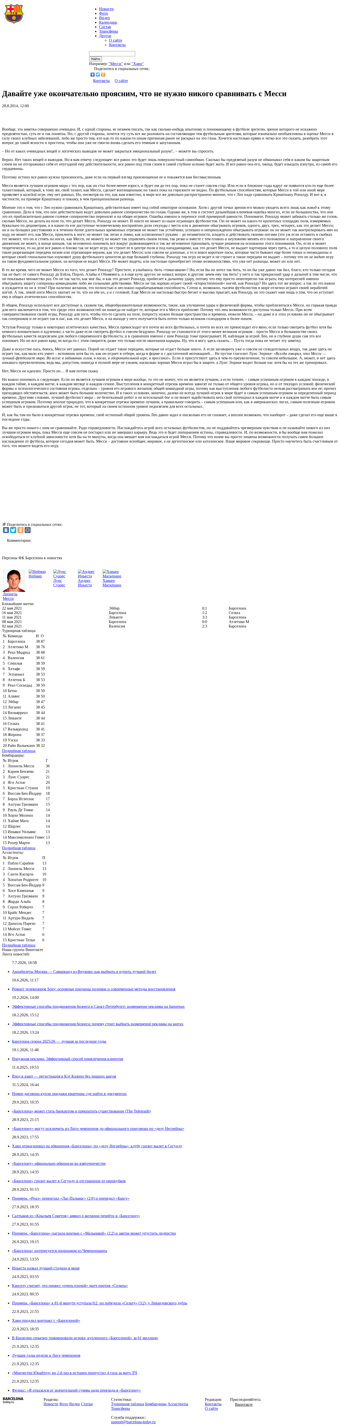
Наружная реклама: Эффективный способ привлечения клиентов (67, 1059)
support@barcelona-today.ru (133, 1422)
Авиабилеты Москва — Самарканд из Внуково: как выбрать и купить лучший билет (84, 971)
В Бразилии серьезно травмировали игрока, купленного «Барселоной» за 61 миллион (85, 1338)
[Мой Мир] (28, 530)
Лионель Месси (10, 596)
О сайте (115, 40)
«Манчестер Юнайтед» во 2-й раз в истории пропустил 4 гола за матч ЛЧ (74, 1373)
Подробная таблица (18, 751)
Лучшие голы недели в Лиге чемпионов (46, 1355)
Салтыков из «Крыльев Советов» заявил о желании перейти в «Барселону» (76, 1216)
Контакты (117, 45)
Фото (103, 13)
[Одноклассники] (103, 74)
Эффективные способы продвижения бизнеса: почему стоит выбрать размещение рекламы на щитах (97, 1024)
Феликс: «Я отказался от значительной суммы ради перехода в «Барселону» (76, 1390)
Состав (105, 27)
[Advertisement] (60, 115)
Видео (104, 18)
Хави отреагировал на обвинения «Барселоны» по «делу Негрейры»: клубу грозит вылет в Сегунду (97, 1146)
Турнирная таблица (127, 1404)
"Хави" (137, 64)
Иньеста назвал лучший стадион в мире (46, 1268)
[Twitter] (98, 74)
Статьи (87, 1404)
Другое (105, 36)
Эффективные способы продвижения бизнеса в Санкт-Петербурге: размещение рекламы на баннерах (98, 1006)
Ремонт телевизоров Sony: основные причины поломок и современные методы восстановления (93, 989)
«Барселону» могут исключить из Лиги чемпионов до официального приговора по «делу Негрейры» (98, 1128)
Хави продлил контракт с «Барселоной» (46, 1320)
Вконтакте (244, 1404)
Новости (51, 1404)
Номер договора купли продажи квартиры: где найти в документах (69, 1094)
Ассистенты (178, 1404)
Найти (95, 59)
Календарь (108, 22)
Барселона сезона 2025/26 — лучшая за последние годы (59, 1041)
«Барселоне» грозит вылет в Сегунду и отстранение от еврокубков (69, 1181)
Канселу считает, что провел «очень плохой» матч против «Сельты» (70, 1285)
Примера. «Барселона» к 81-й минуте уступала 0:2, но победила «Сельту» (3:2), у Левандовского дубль (99, 1303)
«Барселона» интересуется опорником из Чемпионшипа (59, 1251)
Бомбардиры (156, 1404)
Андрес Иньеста (85, 582)
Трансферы (108, 31)
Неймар (35, 576)
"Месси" (116, 64)
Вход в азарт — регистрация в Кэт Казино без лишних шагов (64, 1076)
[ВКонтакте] (92, 74)
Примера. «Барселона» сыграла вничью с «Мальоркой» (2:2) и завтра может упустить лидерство (94, 1233)
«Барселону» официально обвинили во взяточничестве (59, 1163)
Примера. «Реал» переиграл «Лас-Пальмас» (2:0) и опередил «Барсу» (70, 1198)
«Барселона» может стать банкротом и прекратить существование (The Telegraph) (81, 1111)
